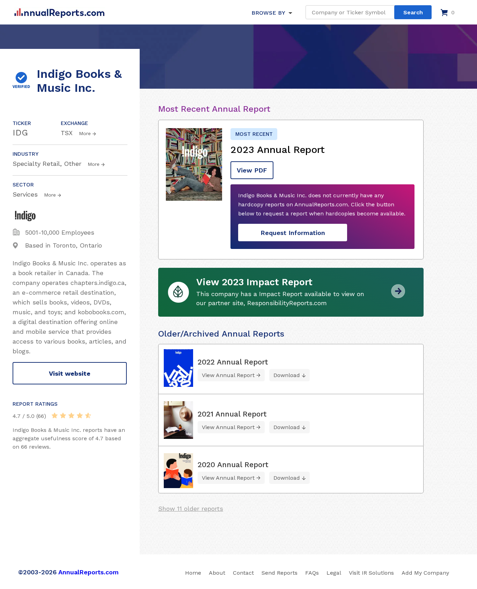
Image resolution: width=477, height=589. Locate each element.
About (217, 572)
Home (193, 572)
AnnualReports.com (88, 572)
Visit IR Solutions (371, 572)
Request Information (292, 232)
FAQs (312, 572)
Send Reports (280, 572)
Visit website (69, 373)
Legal (333, 572)
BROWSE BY (268, 12)
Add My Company (425, 572)
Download (286, 375)
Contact (243, 572)
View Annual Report (228, 375)
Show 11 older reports (190, 508)
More (85, 133)
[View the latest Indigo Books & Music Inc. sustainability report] (398, 295)
